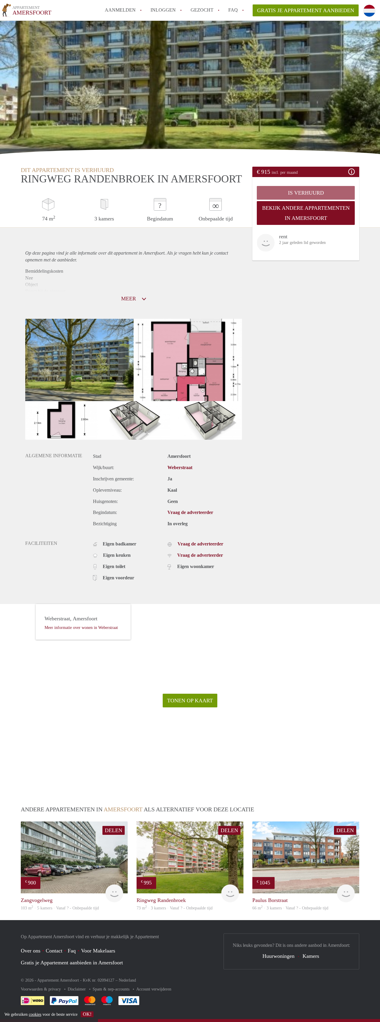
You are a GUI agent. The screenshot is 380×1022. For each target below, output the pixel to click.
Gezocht (202, 9)
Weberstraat (179, 467)
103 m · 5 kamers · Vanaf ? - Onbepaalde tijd (60, 908)
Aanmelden (120, 9)
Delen (113, 830)
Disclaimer (77, 989)
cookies (35, 1014)
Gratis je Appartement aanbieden (305, 10)
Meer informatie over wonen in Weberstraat (81, 627)
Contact (54, 951)
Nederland (127, 980)
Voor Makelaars (98, 951)
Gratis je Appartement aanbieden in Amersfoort (72, 963)
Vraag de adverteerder (190, 512)
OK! (87, 1014)
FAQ (233, 9)
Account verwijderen (153, 989)
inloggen (163, 9)
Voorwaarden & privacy (41, 989)
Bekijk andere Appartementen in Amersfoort (306, 213)
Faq (72, 951)
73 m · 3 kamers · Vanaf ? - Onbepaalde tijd (175, 908)
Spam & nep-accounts (112, 989)
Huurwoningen (278, 956)
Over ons (30, 951)
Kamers (311, 956)
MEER (129, 299)
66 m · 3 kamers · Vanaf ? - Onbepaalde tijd (290, 908)
